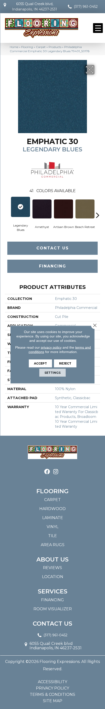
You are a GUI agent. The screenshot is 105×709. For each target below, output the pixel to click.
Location (52, 576)
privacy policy (51, 347)
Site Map (52, 701)
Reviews (52, 567)
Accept (40, 363)
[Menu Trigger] (98, 28)
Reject (65, 363)
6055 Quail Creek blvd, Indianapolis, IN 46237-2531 (34, 6)
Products (55, 47)
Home (14, 47)
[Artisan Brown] (63, 209)
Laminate (52, 517)
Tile (52, 535)
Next (97, 207)
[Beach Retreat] (85, 209)
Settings (52, 372)
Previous (7, 207)
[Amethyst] (42, 209)
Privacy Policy (52, 688)
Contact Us (52, 248)
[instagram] (55, 472)
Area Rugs (52, 544)
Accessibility (52, 682)
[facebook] (47, 472)
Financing (52, 266)
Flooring (27, 47)
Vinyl (52, 526)
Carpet (41, 47)
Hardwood (52, 508)
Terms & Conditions (52, 695)
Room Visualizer (52, 609)
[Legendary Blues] (20, 207)
